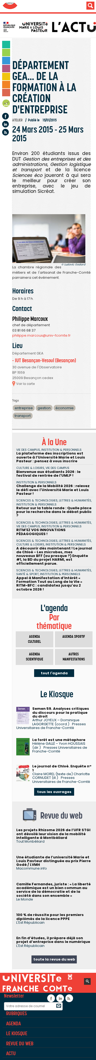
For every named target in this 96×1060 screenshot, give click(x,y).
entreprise (24, 408)
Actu (11, 1053)
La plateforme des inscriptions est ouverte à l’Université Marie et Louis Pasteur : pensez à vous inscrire (50, 457)
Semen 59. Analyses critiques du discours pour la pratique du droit (60, 712)
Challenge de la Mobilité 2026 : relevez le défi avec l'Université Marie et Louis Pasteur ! (53, 489)
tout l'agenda (54, 673)
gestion (44, 408)
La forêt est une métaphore (58, 739)
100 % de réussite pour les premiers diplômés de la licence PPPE (50, 916)
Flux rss (5, 132)
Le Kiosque (16, 1033)
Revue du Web (19, 1043)
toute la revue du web (54, 959)
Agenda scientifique (34, 657)
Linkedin (5, 124)
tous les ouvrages (54, 791)
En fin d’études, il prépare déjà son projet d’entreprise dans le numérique (53, 939)
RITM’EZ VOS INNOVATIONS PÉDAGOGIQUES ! (41, 531)
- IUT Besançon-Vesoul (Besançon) (44, 360)
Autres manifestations (74, 657)
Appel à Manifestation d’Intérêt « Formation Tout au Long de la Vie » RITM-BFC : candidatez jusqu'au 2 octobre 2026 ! (49, 583)
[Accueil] (49, 27)
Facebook (5, 116)
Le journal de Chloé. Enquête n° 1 (61, 768)
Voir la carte (25, 384)
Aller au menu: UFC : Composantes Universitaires (10, 6)
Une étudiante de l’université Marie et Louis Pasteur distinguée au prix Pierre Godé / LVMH (53, 861)
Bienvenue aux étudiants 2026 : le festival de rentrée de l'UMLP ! (48, 473)
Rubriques (16, 1013)
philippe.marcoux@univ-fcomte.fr (41, 335)
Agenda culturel (34, 639)
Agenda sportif (73, 636)
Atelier (17, 120)
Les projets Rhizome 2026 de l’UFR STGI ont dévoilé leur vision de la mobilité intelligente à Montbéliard (53, 833)
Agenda (6, 104)
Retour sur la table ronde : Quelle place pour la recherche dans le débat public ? (54, 511)
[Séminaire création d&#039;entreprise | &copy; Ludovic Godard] (48, 238)
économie (64, 408)
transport (23, 415)
